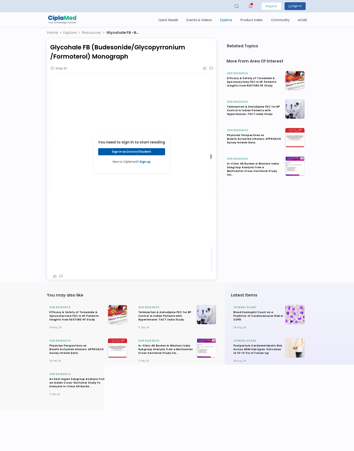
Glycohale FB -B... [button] (122, 32)
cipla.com (151, 445)
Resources (91, 32)
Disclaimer (201, 428)
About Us (120, 430)
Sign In (297, 6)
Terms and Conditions (243, 430)
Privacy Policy (219, 430)
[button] (52, 32)
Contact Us (184, 430)
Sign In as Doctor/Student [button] (131, 152)
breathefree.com (128, 445)
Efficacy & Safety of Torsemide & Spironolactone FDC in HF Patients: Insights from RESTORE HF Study (252, 81)
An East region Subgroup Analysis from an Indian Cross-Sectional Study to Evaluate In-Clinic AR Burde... (77, 382)
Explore (69, 32)
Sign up (145, 162)
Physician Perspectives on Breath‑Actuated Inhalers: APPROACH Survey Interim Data (254, 138)
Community (136, 428)
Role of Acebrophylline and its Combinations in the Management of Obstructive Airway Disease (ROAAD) (164, 382)
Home (52, 32)
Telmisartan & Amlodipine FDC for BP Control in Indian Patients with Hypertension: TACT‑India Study (253, 110)
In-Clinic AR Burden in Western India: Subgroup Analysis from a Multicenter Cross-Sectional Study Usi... (253, 169)
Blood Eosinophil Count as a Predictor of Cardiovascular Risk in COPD (258, 315)
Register (271, 6)
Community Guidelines (161, 430)
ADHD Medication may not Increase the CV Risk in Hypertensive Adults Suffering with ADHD (258, 382)
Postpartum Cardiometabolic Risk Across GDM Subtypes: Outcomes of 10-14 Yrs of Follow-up (257, 349)
